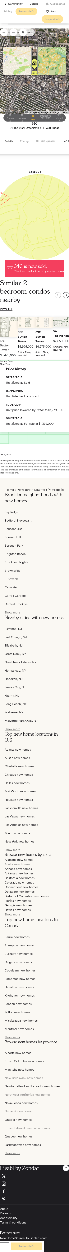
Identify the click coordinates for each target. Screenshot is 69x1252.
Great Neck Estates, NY (20, 662)
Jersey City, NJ (15, 687)
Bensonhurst (13, 529)
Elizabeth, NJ (14, 645)
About (4, 1209)
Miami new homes (17, 833)
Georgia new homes (18, 905)
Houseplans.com (36, 1238)
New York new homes (19, 841)
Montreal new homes (19, 1029)
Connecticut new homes (21, 887)
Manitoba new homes (19, 1069)
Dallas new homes (17, 783)
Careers (5, 1213)
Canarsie (11, 587)
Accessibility (8, 1218)
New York (23, 490)
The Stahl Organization (27, 127)
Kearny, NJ (12, 695)
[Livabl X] (34, 1176)
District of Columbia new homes (27, 896)
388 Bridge (52, 127)
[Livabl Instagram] (34, 1183)
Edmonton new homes (20, 979)
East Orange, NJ (16, 637)
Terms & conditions (13, 1222)
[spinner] (4, 32)
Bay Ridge (11, 512)
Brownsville (13, 570)
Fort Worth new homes (20, 791)
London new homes (18, 1004)
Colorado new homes (19, 882)
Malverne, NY (14, 712)
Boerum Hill (13, 537)
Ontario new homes (18, 1120)
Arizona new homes (18, 869)
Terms (65, 112)
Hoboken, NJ (14, 679)
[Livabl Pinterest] (34, 1199)
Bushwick (11, 579)
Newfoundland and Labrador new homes (32, 1086)
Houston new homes (19, 799)
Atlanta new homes (18, 749)
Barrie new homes (17, 937)
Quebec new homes (18, 1136)
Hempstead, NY (15, 670)
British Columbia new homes (24, 1061)
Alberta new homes (18, 1053)
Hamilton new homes (19, 987)
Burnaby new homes (19, 954)
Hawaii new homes (18, 910)
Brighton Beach (15, 554)
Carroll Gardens (15, 596)
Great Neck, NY (15, 654)
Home (10, 490)
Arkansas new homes (19, 873)
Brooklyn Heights (16, 562)
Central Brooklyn (16, 604)
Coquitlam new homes (20, 970)
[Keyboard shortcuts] (26, 112)
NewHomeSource (12, 1238)
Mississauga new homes (21, 1020)
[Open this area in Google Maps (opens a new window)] (7, 111)
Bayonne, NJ (13, 629)
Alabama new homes (19, 860)
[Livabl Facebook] (34, 1191)
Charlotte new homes (19, 766)
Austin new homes (17, 758)
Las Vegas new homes (20, 816)
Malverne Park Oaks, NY (21, 720)
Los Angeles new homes (21, 825)
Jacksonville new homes (21, 808)
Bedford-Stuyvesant (18, 520)
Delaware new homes (19, 891)
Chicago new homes (19, 774)
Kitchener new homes (20, 995)
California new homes (19, 878)
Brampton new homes (20, 945)
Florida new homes (18, 901)
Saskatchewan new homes (23, 1145)
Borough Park (14, 545)
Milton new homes (17, 1012)
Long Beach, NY (16, 704)
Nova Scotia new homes (21, 1103)
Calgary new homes (18, 962)
